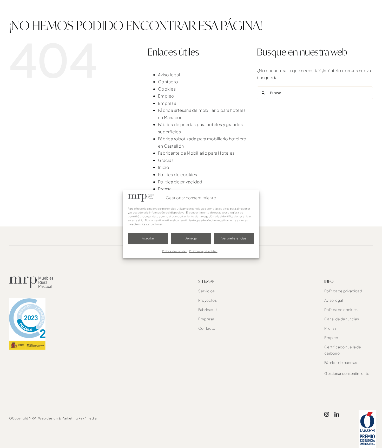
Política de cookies (174, 251)
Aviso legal (169, 74)
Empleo (166, 96)
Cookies (167, 89)
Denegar (191, 238)
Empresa (167, 103)
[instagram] (326, 414)
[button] (364, 10)
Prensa (165, 188)
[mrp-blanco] (34, 5)
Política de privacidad (203, 251)
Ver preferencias (233, 238)
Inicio (163, 167)
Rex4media (87, 418)
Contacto (168, 81)
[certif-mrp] (27, 300)
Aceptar (148, 238)
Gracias (166, 160)
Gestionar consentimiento (346, 373)
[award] (367, 412)
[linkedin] (336, 414)
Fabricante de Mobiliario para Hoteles (196, 153)
